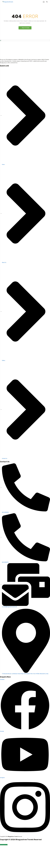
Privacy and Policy (4, 842)
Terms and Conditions (14, 842)
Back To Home (25, 27)
